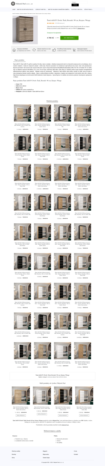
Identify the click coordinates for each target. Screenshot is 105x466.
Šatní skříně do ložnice (61, 377)
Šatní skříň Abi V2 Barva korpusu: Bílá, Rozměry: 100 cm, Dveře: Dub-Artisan (22, 244)
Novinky (14, 454)
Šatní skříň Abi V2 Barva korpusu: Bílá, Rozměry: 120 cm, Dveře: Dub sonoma (62, 333)
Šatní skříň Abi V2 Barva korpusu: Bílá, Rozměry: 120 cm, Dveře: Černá (22, 363)
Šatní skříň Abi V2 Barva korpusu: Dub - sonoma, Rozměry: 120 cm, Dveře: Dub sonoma (42, 363)
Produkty (17, 13)
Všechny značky (16, 451)
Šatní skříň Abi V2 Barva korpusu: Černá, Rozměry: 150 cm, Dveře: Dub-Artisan (62, 214)
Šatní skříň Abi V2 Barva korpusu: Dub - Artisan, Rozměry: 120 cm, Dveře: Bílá (22, 185)
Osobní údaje (46, 457)
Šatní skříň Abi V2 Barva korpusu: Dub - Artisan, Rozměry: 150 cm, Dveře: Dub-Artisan (82, 185)
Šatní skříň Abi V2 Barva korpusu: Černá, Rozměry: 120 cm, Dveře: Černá (42, 333)
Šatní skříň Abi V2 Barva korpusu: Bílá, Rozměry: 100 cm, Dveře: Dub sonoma (22, 303)
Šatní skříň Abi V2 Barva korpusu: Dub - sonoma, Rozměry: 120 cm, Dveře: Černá (62, 303)
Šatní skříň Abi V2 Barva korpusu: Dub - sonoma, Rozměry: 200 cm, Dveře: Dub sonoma (82, 125)
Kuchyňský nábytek (76, 9)
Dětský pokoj (88, 9)
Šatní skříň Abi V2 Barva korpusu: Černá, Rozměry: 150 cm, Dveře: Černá (22, 274)
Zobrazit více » (81, 28)
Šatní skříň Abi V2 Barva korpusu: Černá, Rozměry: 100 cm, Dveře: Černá (22, 155)
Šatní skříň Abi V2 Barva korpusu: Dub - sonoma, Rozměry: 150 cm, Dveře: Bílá (42, 303)
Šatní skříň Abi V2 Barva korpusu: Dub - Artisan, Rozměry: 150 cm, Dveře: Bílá (82, 274)
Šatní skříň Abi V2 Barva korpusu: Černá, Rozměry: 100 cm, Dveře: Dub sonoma (82, 244)
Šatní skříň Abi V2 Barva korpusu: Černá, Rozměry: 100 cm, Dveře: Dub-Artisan (42, 214)
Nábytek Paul (64, 28)
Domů (13, 9)
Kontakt (76, 454)
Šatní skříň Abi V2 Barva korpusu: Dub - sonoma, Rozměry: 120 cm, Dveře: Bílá (62, 244)
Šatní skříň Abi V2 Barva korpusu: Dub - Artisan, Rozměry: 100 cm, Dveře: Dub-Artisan (62, 185)
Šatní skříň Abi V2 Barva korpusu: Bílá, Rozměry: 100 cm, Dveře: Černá (82, 155)
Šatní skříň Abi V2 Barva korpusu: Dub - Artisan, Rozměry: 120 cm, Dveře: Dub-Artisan (82, 363)
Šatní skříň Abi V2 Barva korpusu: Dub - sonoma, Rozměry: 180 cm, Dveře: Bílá (82, 333)
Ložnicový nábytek (41, 9)
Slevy (13, 457)
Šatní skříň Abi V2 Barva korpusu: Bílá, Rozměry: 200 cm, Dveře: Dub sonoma (22, 125)
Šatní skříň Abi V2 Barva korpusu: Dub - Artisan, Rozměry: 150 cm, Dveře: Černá (42, 244)
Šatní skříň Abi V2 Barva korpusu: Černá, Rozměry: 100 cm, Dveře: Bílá (62, 125)
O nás (75, 451)
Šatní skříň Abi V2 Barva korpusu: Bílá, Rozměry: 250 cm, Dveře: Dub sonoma (62, 155)
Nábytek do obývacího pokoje (25, 9)
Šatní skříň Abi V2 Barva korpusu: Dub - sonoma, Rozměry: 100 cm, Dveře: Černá (42, 125)
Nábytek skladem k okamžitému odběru (58, 9)
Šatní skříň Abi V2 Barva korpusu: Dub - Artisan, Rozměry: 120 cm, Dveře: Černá (62, 274)
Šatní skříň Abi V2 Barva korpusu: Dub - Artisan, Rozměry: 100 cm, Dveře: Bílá (42, 155)
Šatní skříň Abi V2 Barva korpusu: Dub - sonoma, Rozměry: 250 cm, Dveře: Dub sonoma (42, 185)
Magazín (45, 451)
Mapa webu (46, 454)
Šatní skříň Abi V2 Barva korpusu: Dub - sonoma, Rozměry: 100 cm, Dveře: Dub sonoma (82, 303)
